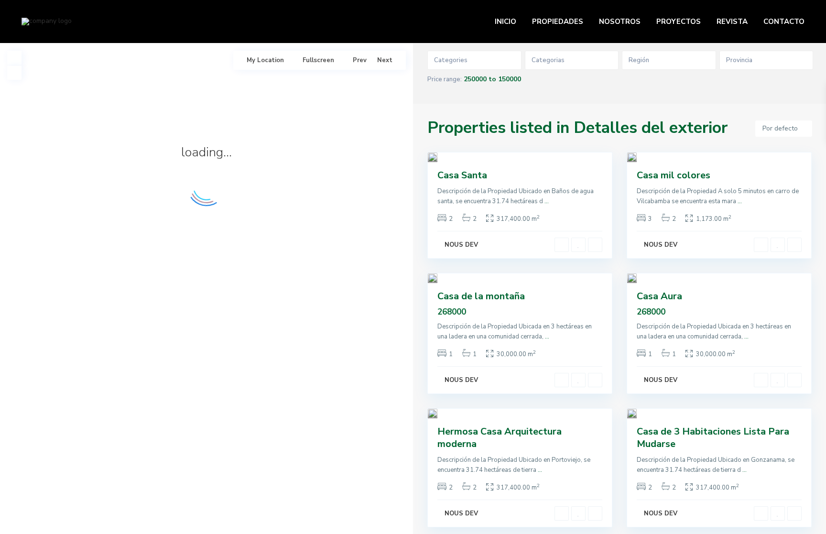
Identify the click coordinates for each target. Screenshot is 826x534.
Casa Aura (659, 296)
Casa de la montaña (481, 296)
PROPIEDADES (557, 21)
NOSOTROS (620, 21)
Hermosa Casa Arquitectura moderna (499, 437)
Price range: (444, 79)
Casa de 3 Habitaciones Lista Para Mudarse (713, 437)
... (546, 201)
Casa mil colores (673, 175)
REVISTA (732, 21)
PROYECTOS (678, 21)
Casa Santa (462, 175)
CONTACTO (783, 21)
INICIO (505, 21)
